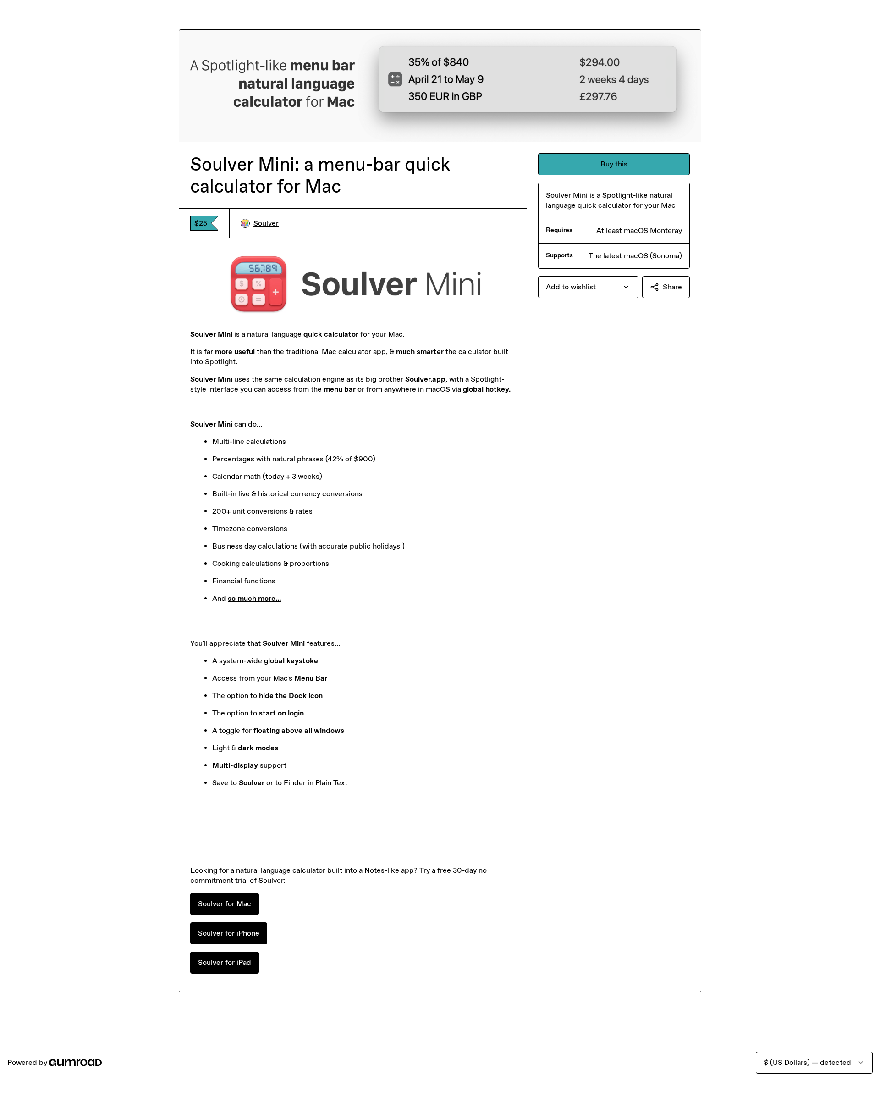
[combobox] (588, 287)
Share (672, 287)
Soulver (266, 223)
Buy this (613, 164)
